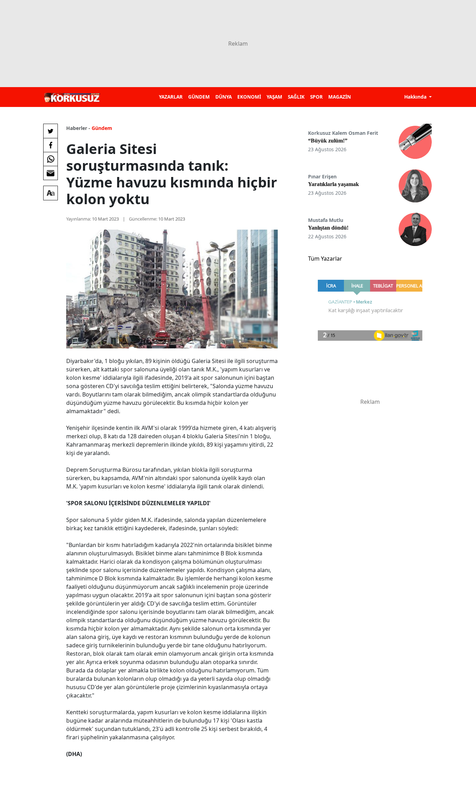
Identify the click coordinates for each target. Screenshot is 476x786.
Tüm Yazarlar (325, 258)
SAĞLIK (296, 96)
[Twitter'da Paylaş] (50, 131)
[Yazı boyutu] (50, 193)
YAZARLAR (171, 96)
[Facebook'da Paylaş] (50, 145)
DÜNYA (223, 96)
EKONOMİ (249, 96)
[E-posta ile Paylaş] (50, 173)
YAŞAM (274, 96)
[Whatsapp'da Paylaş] (50, 159)
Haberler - (78, 128)
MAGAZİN (339, 96)
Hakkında (416, 96)
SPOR (316, 96)
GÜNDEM (199, 96)
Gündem (102, 128)
